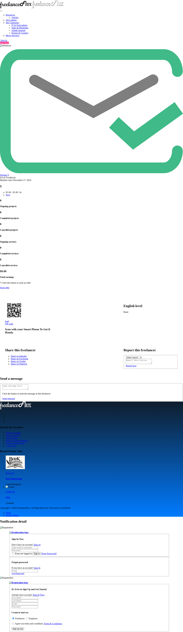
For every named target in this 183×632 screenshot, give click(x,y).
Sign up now (18, 629)
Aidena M (10, 492)
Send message (8, 398)
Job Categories (12, 22)
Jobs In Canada (13, 435)
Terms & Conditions (53, 623)
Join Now (4, 43)
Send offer (4, 287)
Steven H (10, 473)
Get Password (18, 573)
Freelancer (20, 618)
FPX (8, 497)
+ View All (11, 446)
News (8, 513)
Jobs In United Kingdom (17, 440)
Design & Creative (19, 33)
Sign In (3, 40)
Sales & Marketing (19, 28)
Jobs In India (11, 438)
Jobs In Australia (13, 433)
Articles (14, 17)
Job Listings (11, 20)
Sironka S (4, 175)
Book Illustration (14, 479)
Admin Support (18, 30)
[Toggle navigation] (1, 10)
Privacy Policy (12, 515)
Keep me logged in (23, 553)
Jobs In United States (15, 443)
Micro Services (12, 35)
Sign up (37, 544)
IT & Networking (19, 25)
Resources (10, 15)
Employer (33, 618)
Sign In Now (39, 595)
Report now (131, 366)
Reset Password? (49, 553)
